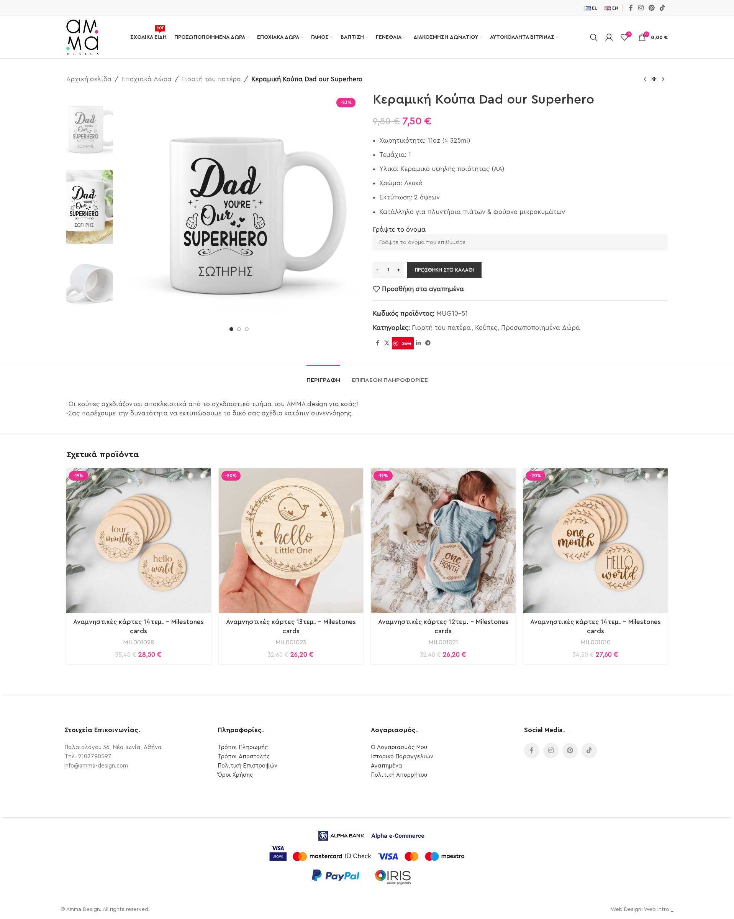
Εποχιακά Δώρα (147, 79)
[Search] (593, 37)
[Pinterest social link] (651, 8)
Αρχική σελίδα (88, 79)
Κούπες (486, 327)
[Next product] (663, 79)
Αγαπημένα (386, 766)
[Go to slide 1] (231, 329)
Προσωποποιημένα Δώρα (540, 327)
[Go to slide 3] (247, 329)
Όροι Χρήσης (235, 775)
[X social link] (387, 343)
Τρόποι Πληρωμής (243, 747)
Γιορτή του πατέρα (211, 79)
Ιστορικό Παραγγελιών (402, 756)
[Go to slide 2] (239, 329)
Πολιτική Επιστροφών (247, 766)
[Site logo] (82, 36)
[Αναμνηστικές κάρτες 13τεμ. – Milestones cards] (291, 540)
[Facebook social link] (631, 8)
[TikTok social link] (662, 8)
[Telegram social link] (428, 343)
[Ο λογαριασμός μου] (609, 37)
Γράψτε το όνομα (399, 229)
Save (406, 343)
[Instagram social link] (641, 8)
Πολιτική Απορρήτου (399, 775)
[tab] (323, 376)
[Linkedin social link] (418, 343)
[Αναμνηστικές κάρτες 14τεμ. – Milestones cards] (138, 540)
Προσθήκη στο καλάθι (444, 269)
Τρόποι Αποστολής (244, 756)
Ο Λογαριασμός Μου (399, 747)
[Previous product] (644, 79)
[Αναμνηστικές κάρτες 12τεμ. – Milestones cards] (443, 540)
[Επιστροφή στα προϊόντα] (654, 79)
